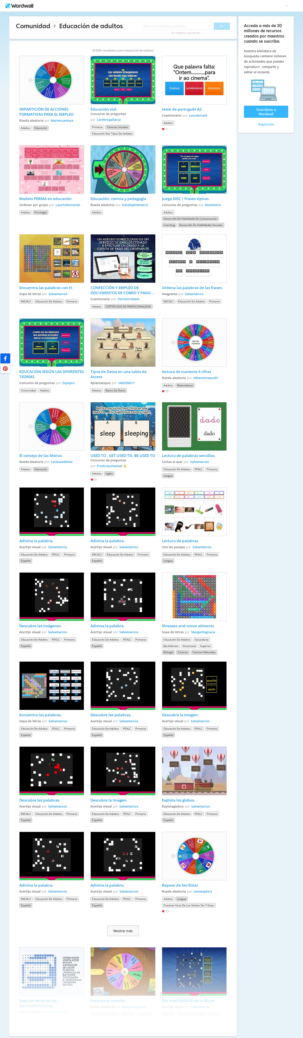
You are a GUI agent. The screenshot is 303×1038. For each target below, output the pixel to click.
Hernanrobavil (128, 299)
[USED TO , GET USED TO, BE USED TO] (123, 426)
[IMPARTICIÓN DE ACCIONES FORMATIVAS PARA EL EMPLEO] (51, 80)
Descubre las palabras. (111, 714)
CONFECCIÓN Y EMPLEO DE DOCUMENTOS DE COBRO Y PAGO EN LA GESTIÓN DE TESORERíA (121, 290)
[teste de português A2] (194, 80)
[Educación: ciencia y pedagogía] (123, 169)
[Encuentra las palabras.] (51, 685)
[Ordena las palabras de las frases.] (194, 258)
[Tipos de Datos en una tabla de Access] (123, 342)
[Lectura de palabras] (194, 511)
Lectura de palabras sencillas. (189, 455)
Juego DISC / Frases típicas (185, 198)
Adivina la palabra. (36, 540)
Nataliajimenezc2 (135, 205)
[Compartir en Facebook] (5, 358)
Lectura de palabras (180, 540)
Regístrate (266, 124)
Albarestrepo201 (205, 378)
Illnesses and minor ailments (188, 625)
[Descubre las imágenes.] (51, 596)
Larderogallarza (109, 119)
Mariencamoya (62, 120)
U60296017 (126, 383)
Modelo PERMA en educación (45, 198)
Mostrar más (123, 931)
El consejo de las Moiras (40, 455)
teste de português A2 (182, 109)
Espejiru (68, 383)
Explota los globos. (178, 800)
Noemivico (213, 205)
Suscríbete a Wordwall (266, 111)
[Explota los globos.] (194, 770)
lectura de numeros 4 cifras (186, 371)
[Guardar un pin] (5, 368)
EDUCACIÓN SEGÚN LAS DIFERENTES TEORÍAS (51, 374)
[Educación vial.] (123, 80)
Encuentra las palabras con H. (46, 287)
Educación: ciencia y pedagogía (119, 198)
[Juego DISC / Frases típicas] (194, 169)
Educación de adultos (91, 26)
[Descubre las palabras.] (123, 685)
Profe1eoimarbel (109, 466)
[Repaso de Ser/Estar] (194, 856)
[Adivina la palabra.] (51, 511)
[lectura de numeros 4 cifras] (194, 342)
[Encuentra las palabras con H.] (51, 258)
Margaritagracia (203, 632)
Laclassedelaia (62, 462)
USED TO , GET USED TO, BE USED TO (123, 455)
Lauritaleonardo (68, 205)
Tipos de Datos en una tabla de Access (119, 374)
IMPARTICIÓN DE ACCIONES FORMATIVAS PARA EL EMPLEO (46, 112)
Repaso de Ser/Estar (180, 885)
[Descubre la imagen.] (194, 685)
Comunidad (33, 26)
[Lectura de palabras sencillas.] (194, 426)
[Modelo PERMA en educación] (51, 169)
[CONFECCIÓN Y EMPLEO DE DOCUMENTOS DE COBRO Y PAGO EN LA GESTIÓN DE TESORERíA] (123, 258)
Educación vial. (104, 109)
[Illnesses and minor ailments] (194, 596)
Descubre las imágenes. (40, 625)
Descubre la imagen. (180, 714)
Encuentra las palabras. (40, 714)
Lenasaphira (202, 891)
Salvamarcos (58, 294)
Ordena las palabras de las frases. (192, 287)
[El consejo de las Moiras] (51, 426)
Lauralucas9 (198, 115)
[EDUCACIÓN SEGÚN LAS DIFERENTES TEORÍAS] (51, 342)
